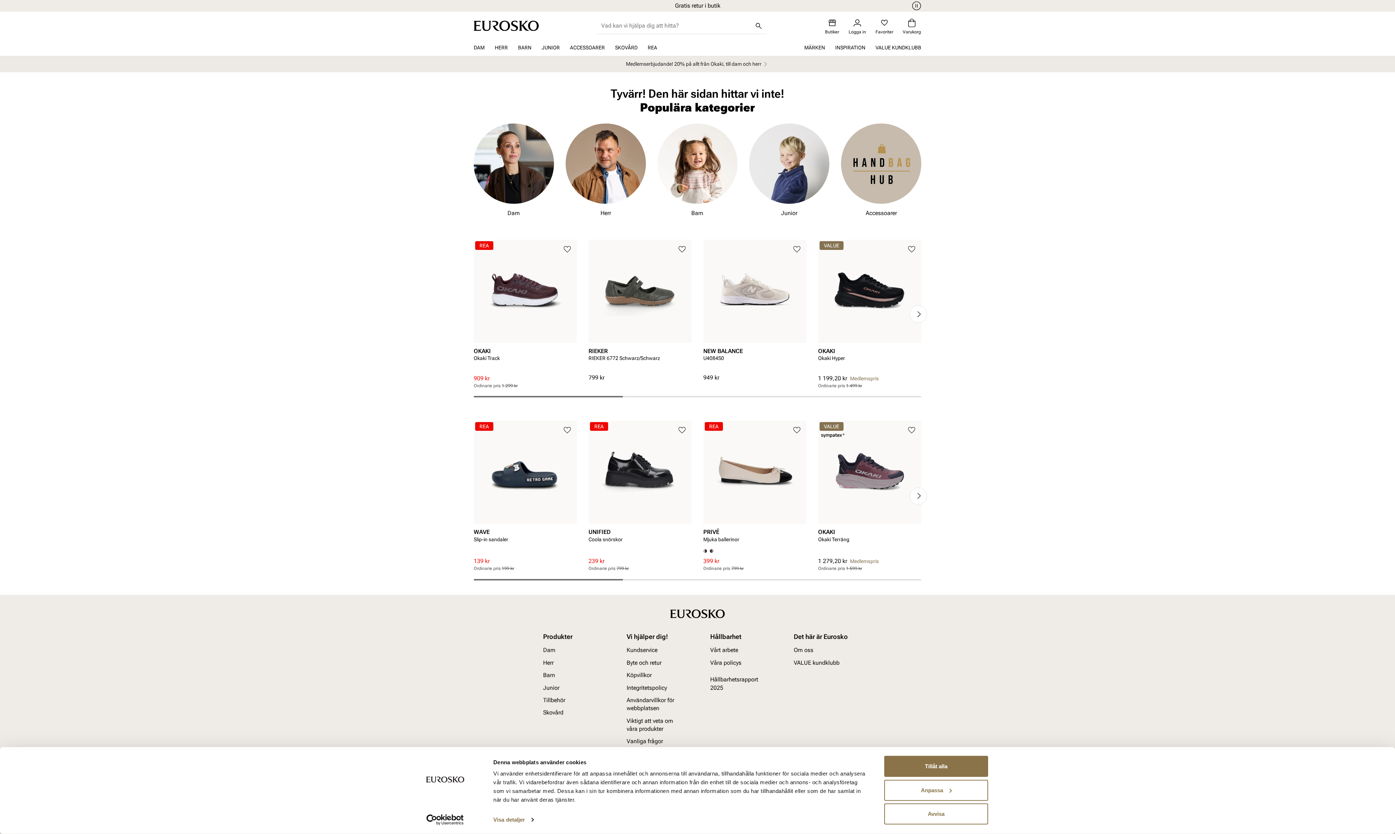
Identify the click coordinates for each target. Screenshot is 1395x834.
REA (652, 47)
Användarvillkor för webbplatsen (650, 703)
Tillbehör (554, 699)
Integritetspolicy (647, 687)
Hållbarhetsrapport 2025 (734, 683)
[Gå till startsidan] (506, 26)
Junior (551, 47)
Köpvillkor (639, 675)
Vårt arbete (724, 650)
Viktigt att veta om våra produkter (650, 724)
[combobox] (676, 26)
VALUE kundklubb (898, 47)
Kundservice (642, 650)
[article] (525, 307)
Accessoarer (587, 47)
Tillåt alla (936, 766)
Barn (524, 47)
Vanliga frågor (645, 741)
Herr (501, 47)
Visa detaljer (509, 820)
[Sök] (759, 26)
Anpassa (932, 790)
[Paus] (915, 6)
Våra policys (725, 662)
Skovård (626, 47)
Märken (814, 47)
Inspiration (850, 47)
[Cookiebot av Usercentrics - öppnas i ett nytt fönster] (445, 819)
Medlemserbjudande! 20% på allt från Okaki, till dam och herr (693, 64)
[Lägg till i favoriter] (567, 249)
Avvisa (936, 814)
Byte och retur (644, 662)
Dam (479, 47)
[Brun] (711, 551)
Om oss (803, 650)
